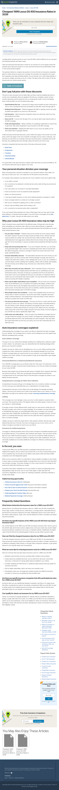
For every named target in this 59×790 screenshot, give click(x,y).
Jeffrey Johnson (23, 41)
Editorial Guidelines (8, 51)
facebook (11, 773)
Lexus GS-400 (34, 8)
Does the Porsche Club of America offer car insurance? (49, 644)
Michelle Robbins (43, 41)
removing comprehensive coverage (44, 393)
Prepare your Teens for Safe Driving (16, 490)
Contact (40, 784)
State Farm (8, 147)
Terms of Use (38, 723)
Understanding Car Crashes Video (15, 493)
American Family (10, 156)
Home (3, 8)
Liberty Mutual (9, 158)
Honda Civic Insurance (48, 656)
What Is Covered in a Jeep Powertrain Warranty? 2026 (48, 626)
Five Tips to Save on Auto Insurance (16, 487)
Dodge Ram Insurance (48, 670)
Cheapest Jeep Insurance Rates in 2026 (49, 631)
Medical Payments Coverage (14, 496)
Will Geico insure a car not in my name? (48, 621)
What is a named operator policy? (47, 617)
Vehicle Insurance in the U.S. (14, 482)
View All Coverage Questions (47, 649)
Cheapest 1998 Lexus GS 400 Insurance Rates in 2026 (22, 752)
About (6, 777)
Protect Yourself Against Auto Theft (16, 485)
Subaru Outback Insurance (47, 675)
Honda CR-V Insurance (48, 661)
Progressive (9, 150)
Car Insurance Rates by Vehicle (15, 8)
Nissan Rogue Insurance (49, 679)
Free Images (30, 786)
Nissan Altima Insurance (49, 664)
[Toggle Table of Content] (13, 86)
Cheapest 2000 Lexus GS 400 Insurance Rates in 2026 (9, 752)
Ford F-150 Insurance (48, 659)
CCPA (35, 786)
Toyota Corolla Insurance (46, 667)
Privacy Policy (47, 784)
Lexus (27, 8)
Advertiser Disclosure (51, 46)
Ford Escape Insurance (49, 672)
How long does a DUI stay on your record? (48, 639)
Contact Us (11, 777)
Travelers (8, 153)
